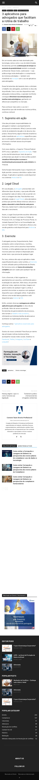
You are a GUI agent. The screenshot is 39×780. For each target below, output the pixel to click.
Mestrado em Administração (26, 774)
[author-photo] (19, 415)
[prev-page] (3, 488)
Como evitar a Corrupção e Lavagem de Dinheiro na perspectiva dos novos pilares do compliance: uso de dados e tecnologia (25, 455)
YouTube (26, 339)
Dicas (15, 10)
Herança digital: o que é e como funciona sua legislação (10, 396)
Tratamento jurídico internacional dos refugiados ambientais (29, 396)
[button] (3, 2)
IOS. (20, 177)
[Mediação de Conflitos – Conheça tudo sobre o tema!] (7, 682)
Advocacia (16, 7)
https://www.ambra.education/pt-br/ (19, 420)
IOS (3, 230)
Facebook (5, 339)
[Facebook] (4, 29)
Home (3, 7)
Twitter (12, 339)
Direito (9, 7)
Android (14, 177)
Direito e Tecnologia (23, 10)
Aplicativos (10, 370)
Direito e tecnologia (21, 370)
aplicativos (20, 136)
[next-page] (6, 488)
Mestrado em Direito (10, 774)
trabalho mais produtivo (20, 313)
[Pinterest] (13, 29)
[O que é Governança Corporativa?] (7, 648)
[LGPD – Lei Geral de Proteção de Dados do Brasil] (7, 657)
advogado (18, 189)
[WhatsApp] (18, 29)
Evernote (33, 262)
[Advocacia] (7, 667)
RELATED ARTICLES (9, 446)
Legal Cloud (19, 199)
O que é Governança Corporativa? (25, 646)
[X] (9, 29)
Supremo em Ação (25, 152)
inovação (15, 78)
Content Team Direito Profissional (13, 24)
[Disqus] (19, 517)
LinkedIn (5, 342)
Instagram (18, 339)
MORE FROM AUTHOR (25, 446)
